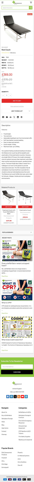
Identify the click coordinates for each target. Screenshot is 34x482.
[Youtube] (22, 396)
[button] (17, 111)
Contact (4, 431)
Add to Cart (8, 207)
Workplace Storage (7, 418)
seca (19, 459)
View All (20, 465)
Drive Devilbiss (22, 462)
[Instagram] (11, 396)
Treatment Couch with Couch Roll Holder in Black (8, 211)
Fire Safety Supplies (24, 436)
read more (5, 276)
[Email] (6, 117)
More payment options (17, 106)
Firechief (4, 458)
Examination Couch (25, 210)
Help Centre (5, 428)
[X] (14, 117)
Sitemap (4, 434)
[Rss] (18, 396)
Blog (3, 425)
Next (31, 207)
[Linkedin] (17, 117)
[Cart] (31, 2)
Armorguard (5, 467)
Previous (2, 207)
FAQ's (3, 421)
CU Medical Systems (23, 455)
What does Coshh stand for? (12, 340)
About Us (4, 412)
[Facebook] (3, 117)
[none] (17, 28)
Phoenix (20, 452)
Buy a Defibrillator (7, 415)
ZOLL (3, 461)
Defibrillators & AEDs (25, 412)
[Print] (10, 117)
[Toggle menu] (2, 2)
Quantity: (5, 91)
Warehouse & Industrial (25, 439)
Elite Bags (4, 464)
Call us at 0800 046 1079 (17, 392)
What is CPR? (7, 303)
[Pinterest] (21, 117)
